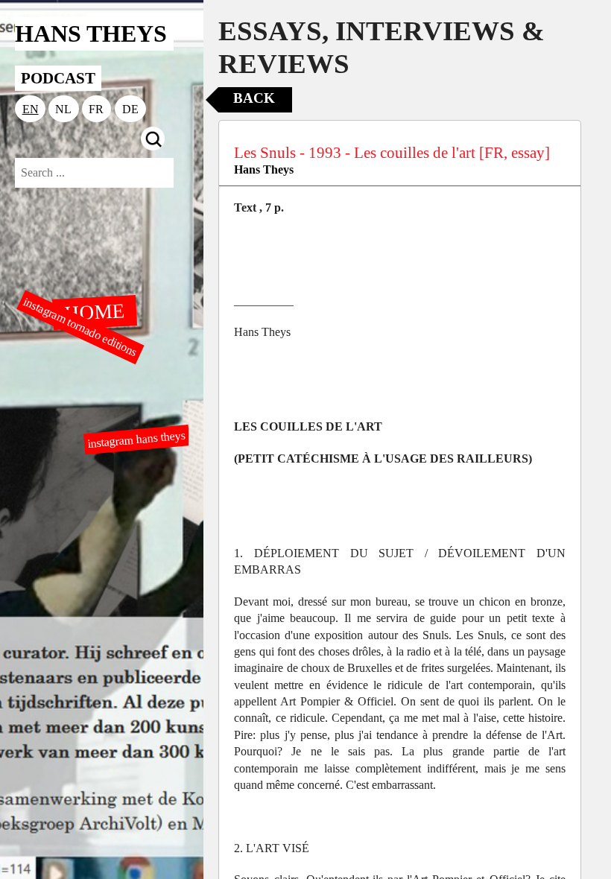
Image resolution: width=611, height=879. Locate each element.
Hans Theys (264, 169)
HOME (93, 311)
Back (254, 98)
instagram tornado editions (80, 327)
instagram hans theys (136, 438)
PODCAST (58, 77)
